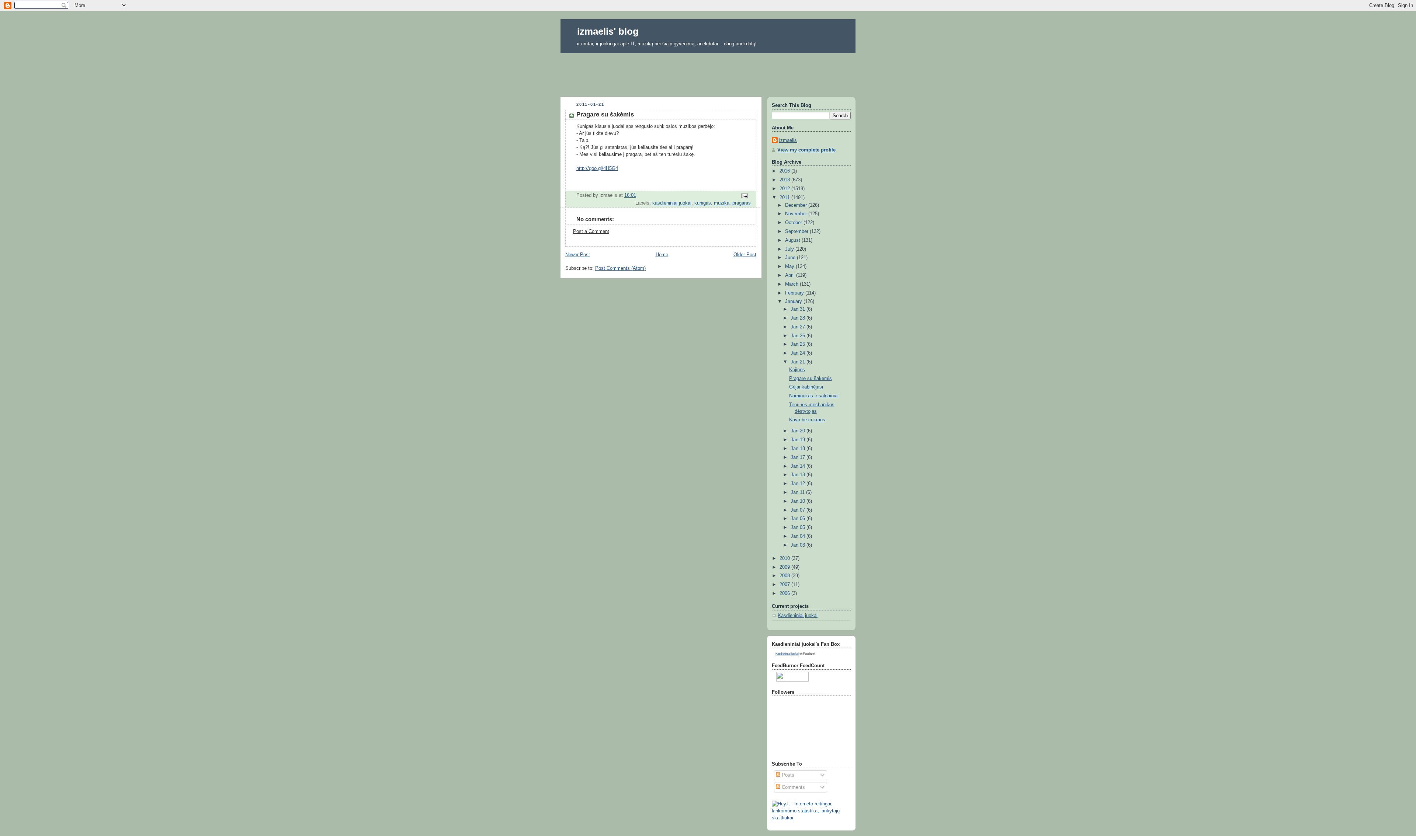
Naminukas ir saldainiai (814, 395)
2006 (785, 593)
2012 (785, 188)
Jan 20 (798, 430)
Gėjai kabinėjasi (806, 387)
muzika (721, 203)
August (793, 240)
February (795, 293)
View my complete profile (806, 150)
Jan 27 (798, 327)
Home (662, 254)
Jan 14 (798, 466)
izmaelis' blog (608, 31)
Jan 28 (798, 318)
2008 (785, 575)
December (796, 205)
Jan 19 (798, 439)
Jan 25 (798, 344)
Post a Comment (591, 231)
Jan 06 (798, 518)
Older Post (744, 254)
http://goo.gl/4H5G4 (597, 168)
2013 (785, 179)
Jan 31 (798, 309)
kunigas (702, 203)
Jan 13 (798, 474)
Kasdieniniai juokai (798, 615)
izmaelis (788, 140)
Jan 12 (798, 483)
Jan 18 (798, 448)
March (792, 284)
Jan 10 (798, 501)
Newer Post (577, 254)
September (797, 231)
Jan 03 (798, 545)
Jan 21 (798, 362)
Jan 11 (798, 492)
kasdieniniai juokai (671, 203)
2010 (785, 558)
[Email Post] (744, 195)
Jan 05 (798, 527)
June (791, 257)
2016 (785, 171)
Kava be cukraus (807, 419)
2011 (785, 197)
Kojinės (797, 369)
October (794, 222)
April (790, 275)
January (794, 301)
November (796, 213)
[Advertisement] (708, 73)
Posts (787, 775)
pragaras (741, 203)
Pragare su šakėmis (810, 378)
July (790, 249)
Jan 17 (798, 457)
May (790, 266)
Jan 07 (798, 510)
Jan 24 (798, 353)
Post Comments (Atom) (620, 268)
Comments (792, 787)
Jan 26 (798, 335)
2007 (785, 584)
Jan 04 (798, 536)
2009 (785, 567)
